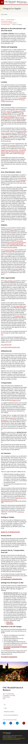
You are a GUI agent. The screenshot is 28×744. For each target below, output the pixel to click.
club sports (16, 269)
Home (2, 19)
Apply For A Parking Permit (10, 532)
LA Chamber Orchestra (20, 119)
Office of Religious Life (9, 281)
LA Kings (21, 112)
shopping (4, 136)
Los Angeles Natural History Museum (13, 149)
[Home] (10, 2)
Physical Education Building (10, 247)
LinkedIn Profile (17, 723)
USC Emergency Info (16, 739)
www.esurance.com (21, 498)
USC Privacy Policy (6, 738)
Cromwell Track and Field (16, 244)
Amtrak (14, 418)
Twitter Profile (4, 723)
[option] (14, 671)
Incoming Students (5, 24)
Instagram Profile (23, 723)
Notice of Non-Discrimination (16, 738)
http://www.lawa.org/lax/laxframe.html (11, 579)
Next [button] (26, 671)
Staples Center (18, 111)
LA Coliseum (12, 145)
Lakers (4, 112)
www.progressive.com (6, 501)
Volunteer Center (19, 316)
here (10, 141)
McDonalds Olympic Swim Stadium (17, 242)
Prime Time (9, 622)
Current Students (10, 19)
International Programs (6, 21)
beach (25, 134)
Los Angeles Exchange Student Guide (10, 347)
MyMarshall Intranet (9, 711)
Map (4, 698)
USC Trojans (14, 229)
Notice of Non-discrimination (11, 715)
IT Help (5, 708)
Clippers (9, 112)
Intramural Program (9, 250)
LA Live (8, 111)
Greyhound (4, 420)
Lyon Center (20, 241)
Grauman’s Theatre (10, 133)
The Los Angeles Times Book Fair (13, 100)
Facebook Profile (10, 723)
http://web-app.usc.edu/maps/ (9, 656)
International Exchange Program (9, 23)
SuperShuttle (9, 624)
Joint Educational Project (19, 306)
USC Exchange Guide (6, 344)
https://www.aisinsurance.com (9, 499)
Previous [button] (1, 671)
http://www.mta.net (14, 400)
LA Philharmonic (7, 117)
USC (4, 704)
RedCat (17, 117)
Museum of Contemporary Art (8, 116)
